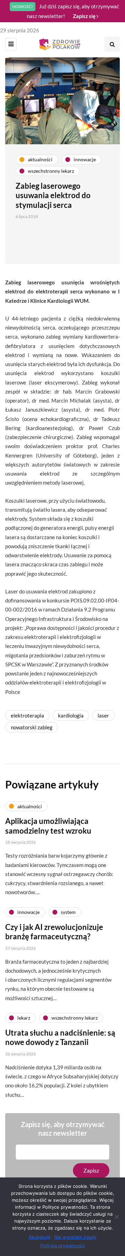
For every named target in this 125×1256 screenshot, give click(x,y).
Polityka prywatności (62, 1245)
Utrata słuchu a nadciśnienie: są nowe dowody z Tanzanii (60, 1037)
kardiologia (71, 715)
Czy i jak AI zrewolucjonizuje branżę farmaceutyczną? (54, 931)
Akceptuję (40, 1237)
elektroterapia (27, 715)
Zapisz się (85, 16)
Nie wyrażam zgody (75, 1237)
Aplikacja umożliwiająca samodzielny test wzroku (48, 825)
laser (103, 715)
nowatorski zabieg (31, 727)
